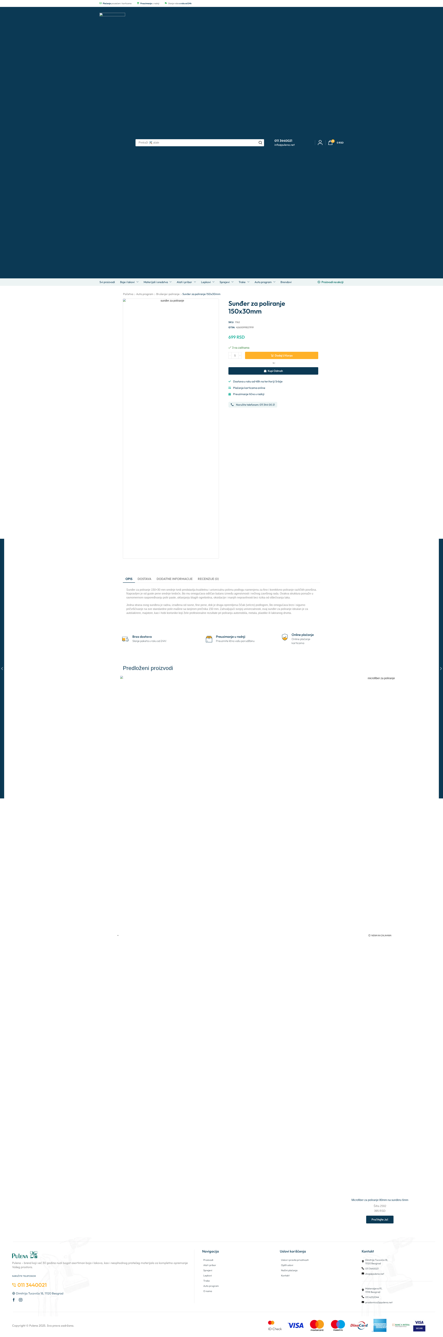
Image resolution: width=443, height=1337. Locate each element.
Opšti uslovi (287, 1265)
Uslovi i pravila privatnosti (295, 1260)
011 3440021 (372, 1268)
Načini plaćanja (289, 1270)
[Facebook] (13, 1300)
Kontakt (285, 1275)
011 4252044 (372, 1297)
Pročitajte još (380, 1219)
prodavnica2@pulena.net (378, 1302)
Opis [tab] (128, 579)
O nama (207, 1291)
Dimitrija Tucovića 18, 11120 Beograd (376, 1261)
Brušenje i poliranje (168, 294)
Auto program (144, 294)
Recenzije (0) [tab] (208, 579)
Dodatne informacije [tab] (175, 579)
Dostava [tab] (144, 579)
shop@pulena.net (374, 1273)
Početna (128, 294)
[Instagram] (20, 1300)
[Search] (260, 142)
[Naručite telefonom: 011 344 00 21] (232, 404)
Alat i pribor (209, 1265)
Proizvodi (208, 1260)
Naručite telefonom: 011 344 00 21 (255, 404)
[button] (335, 142)
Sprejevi (207, 1270)
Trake (206, 1280)
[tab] (129, 579)
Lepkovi (207, 1275)
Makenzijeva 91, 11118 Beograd (373, 1290)
